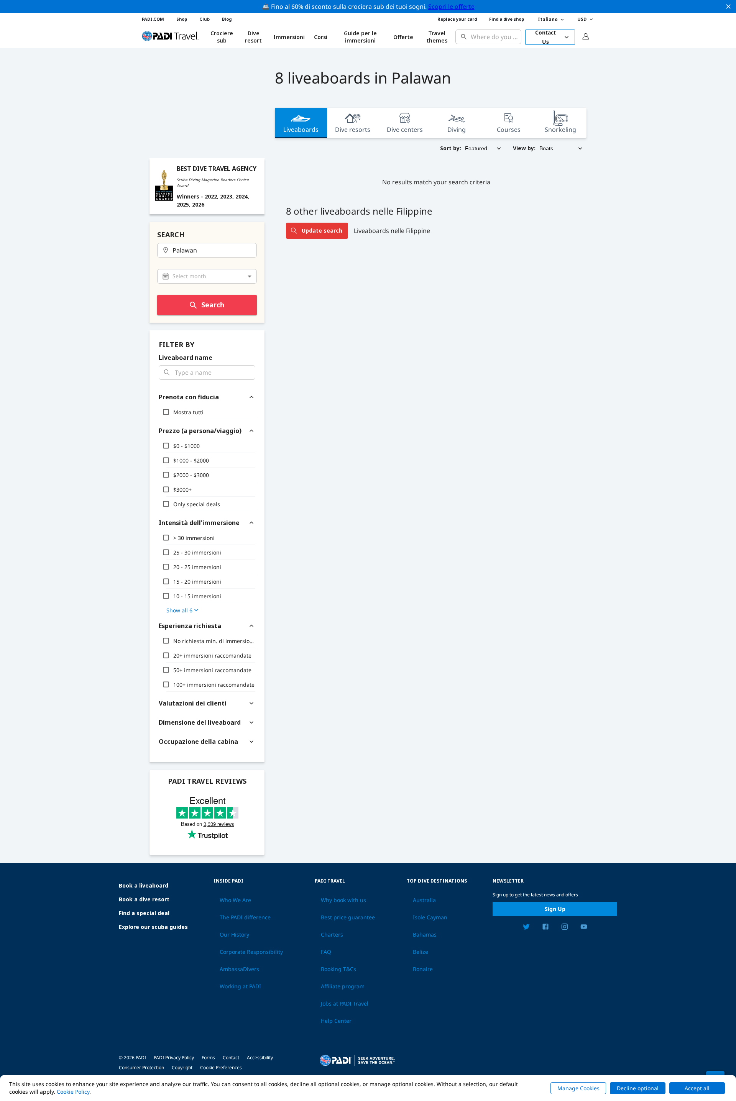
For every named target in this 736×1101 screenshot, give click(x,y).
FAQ (326, 952)
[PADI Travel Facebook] (545, 928)
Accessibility (260, 1057)
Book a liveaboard (143, 885)
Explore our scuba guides (153, 926)
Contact (231, 1057)
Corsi (320, 37)
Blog (227, 19)
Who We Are (235, 900)
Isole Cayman (430, 917)
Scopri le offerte (451, 6)
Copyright (182, 1067)
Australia (424, 900)
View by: (524, 148)
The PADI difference (245, 917)
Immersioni (289, 37)
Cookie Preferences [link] (221, 1067)
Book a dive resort (144, 899)
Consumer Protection (141, 1067)
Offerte (403, 37)
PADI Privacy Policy (174, 1057)
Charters (332, 934)
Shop (181, 19)
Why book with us (343, 900)
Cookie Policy (73, 1091)
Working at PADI (240, 986)
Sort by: (450, 148)
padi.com (153, 19)
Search (212, 304)
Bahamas (425, 934)
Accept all (697, 1088)
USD (581, 19)
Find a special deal (144, 913)
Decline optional (638, 1088)
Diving (456, 129)
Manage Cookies (578, 1088)
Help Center (336, 1021)
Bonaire (423, 969)
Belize (420, 952)
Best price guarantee (348, 917)
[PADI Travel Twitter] (526, 928)
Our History (234, 934)
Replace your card (457, 19)
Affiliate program (343, 986)
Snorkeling (560, 129)
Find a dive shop (506, 19)
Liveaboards (301, 129)
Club (204, 19)
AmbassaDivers (239, 969)
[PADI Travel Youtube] (584, 928)
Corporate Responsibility (251, 952)
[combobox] (494, 37)
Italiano (548, 19)
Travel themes (436, 37)
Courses (509, 129)
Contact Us (545, 37)
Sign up (555, 908)
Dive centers (405, 129)
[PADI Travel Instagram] (564, 928)
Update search (322, 230)
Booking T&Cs (338, 969)
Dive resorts (352, 129)
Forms (208, 1057)
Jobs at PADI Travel (344, 1003)
